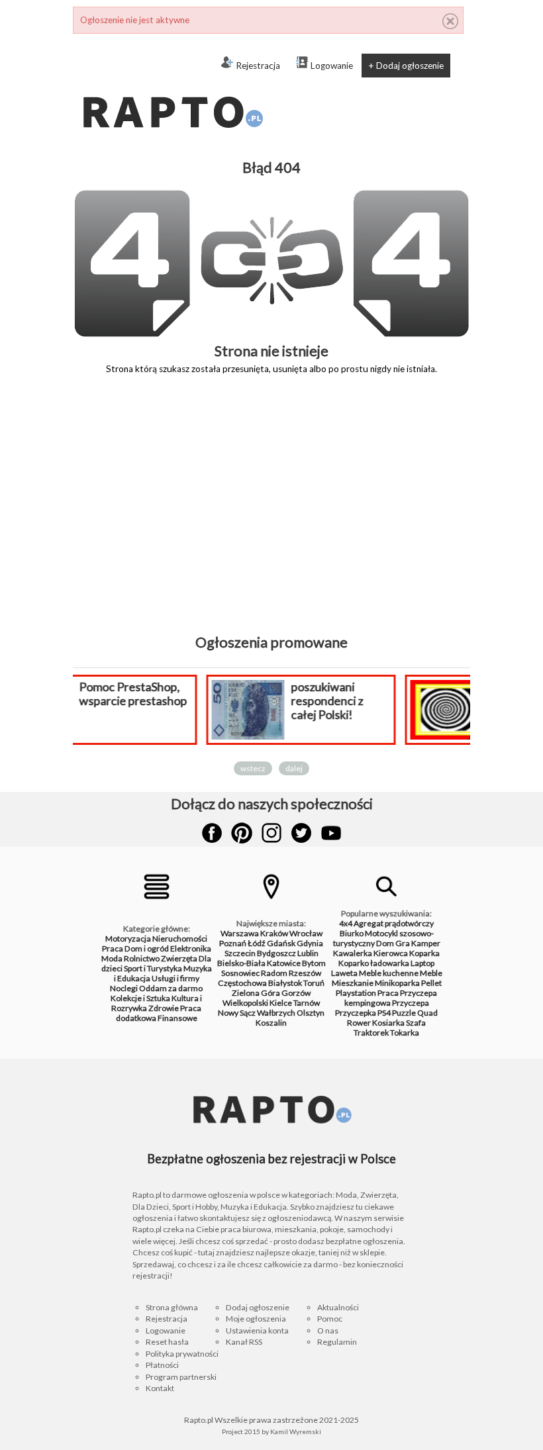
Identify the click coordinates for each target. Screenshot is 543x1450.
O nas (327, 1330)
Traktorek (371, 1033)
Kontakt (160, 1388)
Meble (431, 973)
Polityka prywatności (182, 1354)
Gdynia (310, 943)
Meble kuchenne (389, 973)
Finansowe (177, 1018)
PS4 (384, 1013)
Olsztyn (310, 1013)
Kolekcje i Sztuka (140, 998)
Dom (385, 943)
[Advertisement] (271, 513)
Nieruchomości (179, 938)
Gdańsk (281, 943)
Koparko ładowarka (373, 963)
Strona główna (172, 1307)
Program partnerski (181, 1377)
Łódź (257, 943)
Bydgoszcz (276, 953)
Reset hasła (167, 1342)
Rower (359, 1023)
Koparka (424, 953)
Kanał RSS (244, 1342)
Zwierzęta (179, 958)
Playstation (356, 993)
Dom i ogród (146, 948)
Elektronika (190, 948)
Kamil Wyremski (295, 1431)
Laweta (344, 973)
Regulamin (337, 1342)
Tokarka (404, 1033)
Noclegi (124, 988)
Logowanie (332, 65)
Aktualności (338, 1307)
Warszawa (240, 933)
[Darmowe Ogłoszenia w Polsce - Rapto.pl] (172, 86)
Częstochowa (242, 983)
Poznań (232, 943)
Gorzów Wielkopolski (266, 998)
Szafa (416, 1023)
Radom (274, 973)
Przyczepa (410, 1003)
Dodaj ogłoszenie (257, 1307)
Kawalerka (352, 953)
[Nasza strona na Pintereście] (241, 833)
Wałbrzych (276, 1013)
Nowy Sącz (237, 1013)
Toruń (313, 983)
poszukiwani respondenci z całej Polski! (229, 701)
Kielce (281, 1003)
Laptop (422, 963)
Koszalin (271, 1023)
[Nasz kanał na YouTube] (331, 833)
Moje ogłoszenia (256, 1319)
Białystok (285, 983)
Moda (112, 958)
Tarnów (306, 1003)
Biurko (352, 933)
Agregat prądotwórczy (394, 923)
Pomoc (329, 1319)
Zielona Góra (256, 993)
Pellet (431, 983)
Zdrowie (163, 1008)
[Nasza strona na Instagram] (271, 833)
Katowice (284, 963)
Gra (402, 943)
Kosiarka (388, 1023)
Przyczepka (355, 1013)
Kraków (274, 933)
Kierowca (390, 953)
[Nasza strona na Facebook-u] (211, 833)
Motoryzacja (128, 938)
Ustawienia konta (257, 1330)
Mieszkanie (352, 983)
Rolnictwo (142, 958)
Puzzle (404, 1013)
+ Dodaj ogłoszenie (406, 65)
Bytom (314, 963)
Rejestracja (258, 65)
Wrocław (305, 933)
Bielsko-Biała (241, 963)
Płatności (162, 1365)
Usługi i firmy (175, 978)
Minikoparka (397, 983)
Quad (427, 1013)
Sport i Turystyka (153, 968)
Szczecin (240, 953)
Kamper (425, 943)
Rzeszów (305, 973)
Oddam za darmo (171, 988)
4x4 (345, 923)
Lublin (308, 953)
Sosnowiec (240, 973)
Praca (112, 948)
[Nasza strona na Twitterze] (301, 833)
